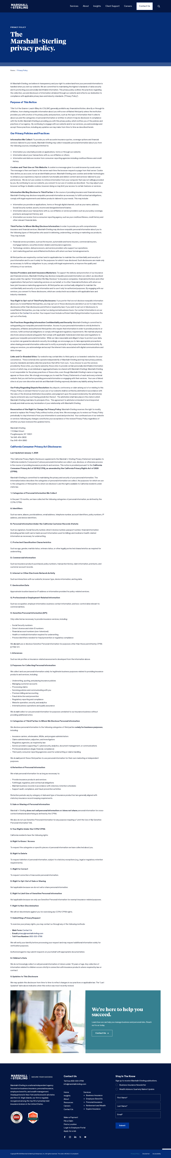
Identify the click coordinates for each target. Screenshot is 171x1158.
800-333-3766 (36, 936)
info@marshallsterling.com (75, 1084)
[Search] (159, 6)
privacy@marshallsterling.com (30, 933)
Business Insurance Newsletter (132, 1085)
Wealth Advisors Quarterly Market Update (136, 1089)
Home (12, 70)
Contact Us (27, 313)
